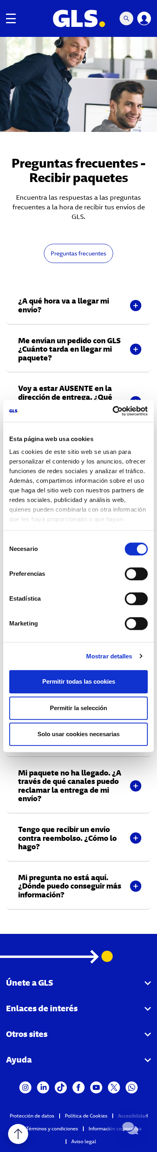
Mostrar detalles (109, 656)
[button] (78, 305)
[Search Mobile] (126, 18)
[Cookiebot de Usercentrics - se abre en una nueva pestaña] (113, 411)
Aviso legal (83, 1141)
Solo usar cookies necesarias (78, 734)
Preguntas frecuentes (78, 253)
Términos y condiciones (52, 1129)
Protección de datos (32, 1116)
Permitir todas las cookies (78, 681)
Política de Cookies (86, 1116)
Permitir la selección (78, 708)
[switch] (136, 573)
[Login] (144, 18)
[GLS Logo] (78, 18)
